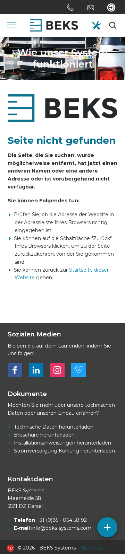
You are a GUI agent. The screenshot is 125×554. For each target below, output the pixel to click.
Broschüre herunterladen (44, 435)
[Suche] (113, 25)
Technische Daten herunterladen (53, 427)
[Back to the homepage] (54, 25)
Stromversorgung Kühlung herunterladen (64, 451)
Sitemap (92, 548)
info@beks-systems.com (61, 528)
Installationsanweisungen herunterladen (62, 443)
